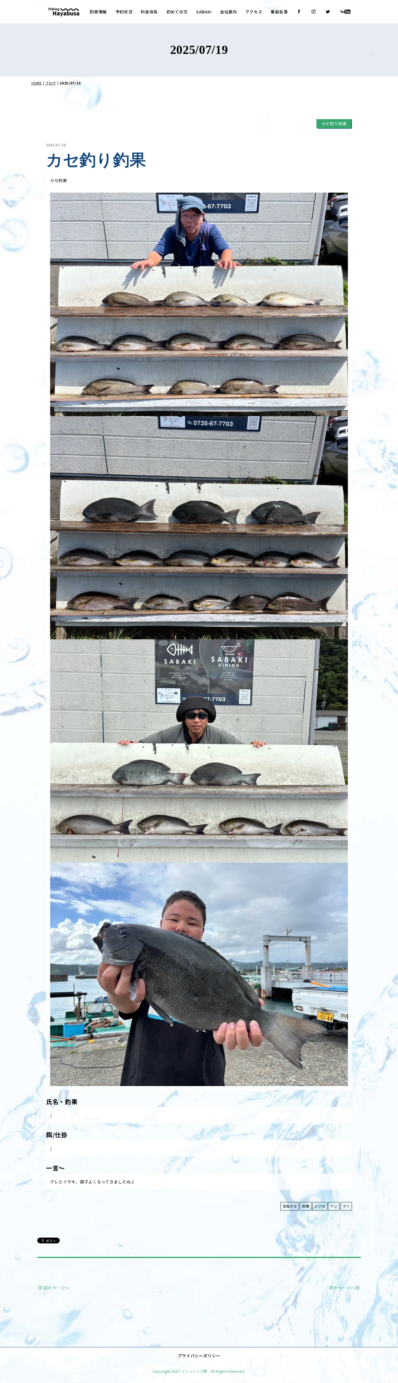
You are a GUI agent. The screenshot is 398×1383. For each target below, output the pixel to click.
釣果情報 (98, 12)
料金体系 (149, 12)
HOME (36, 82)
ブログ (50, 82)
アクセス (253, 12)
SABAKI (204, 12)
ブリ (346, 1205)
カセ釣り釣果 (334, 123)
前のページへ (56, 1288)
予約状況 (124, 12)
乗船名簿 (279, 12)
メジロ (319, 1205)
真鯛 (305, 1205)
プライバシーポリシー (199, 1356)
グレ (333, 1205)
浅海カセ (289, 1205)
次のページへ (342, 1288)
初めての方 (177, 12)
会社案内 (228, 12)
